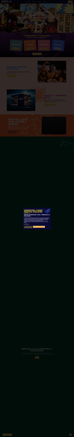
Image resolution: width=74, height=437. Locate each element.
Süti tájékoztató (26, 224)
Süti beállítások (28, 226)
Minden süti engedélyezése (39, 226)
